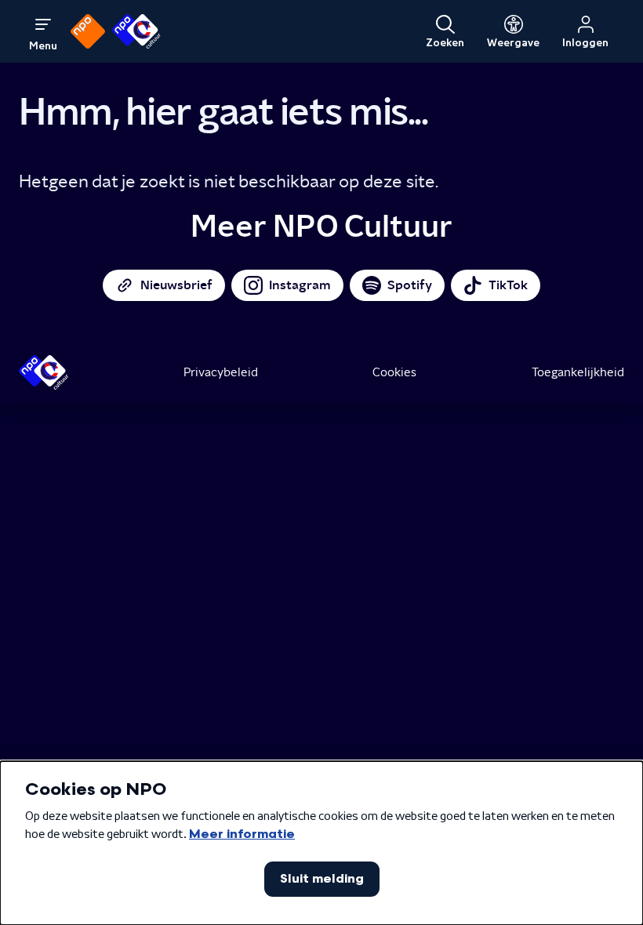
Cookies (394, 372)
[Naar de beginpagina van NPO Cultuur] (136, 31)
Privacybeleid (220, 372)
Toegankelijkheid (578, 372)
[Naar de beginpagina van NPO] (88, 31)
